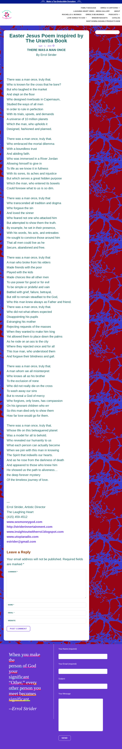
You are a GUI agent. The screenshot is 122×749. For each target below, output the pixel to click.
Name (11, 605)
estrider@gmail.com (21, 541)
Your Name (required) (67, 649)
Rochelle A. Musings (71, 14)
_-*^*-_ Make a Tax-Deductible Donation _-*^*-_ (61, 1)
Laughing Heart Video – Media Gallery (91, 11)
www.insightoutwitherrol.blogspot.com (35, 531)
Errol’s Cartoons (109, 8)
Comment (13, 572)
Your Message (64, 694)
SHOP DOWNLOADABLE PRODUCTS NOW (103, 21)
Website (11, 621)
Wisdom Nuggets (99, 18)
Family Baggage (88, 8)
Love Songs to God (76, 18)
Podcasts (113, 14)
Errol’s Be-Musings (95, 14)
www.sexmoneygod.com (24, 522)
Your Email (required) (67, 664)
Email (11, 613)
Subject (61, 679)
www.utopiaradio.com (22, 536)
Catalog (116, 18)
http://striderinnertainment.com (29, 526)
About (117, 11)
